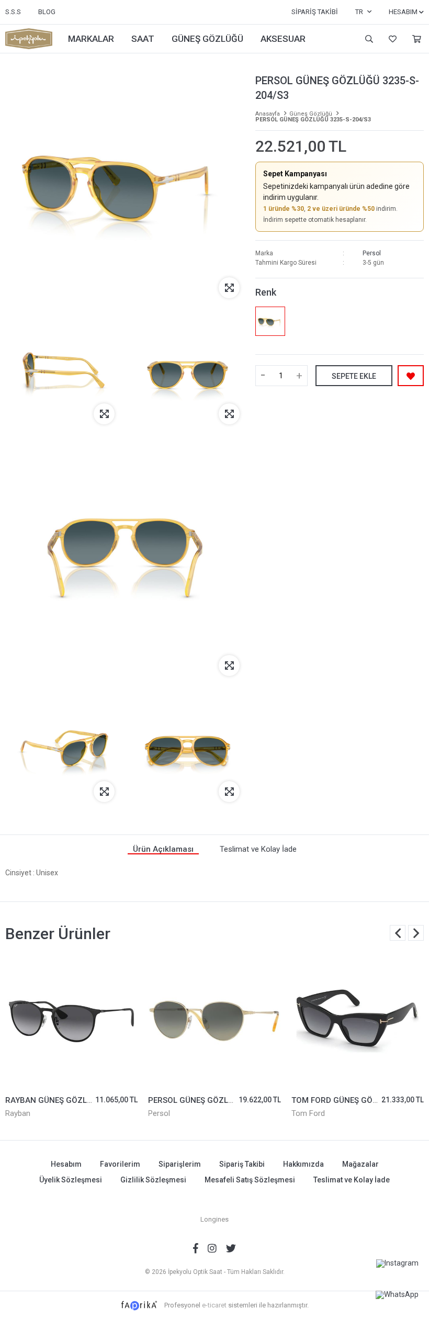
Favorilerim (391, 39)
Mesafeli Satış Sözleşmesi (250, 1180)
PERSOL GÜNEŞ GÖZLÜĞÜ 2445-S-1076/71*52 (234, 1100)
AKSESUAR (283, 38)
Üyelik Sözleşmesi (70, 1180)
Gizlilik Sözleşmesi (153, 1180)
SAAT (142, 38)
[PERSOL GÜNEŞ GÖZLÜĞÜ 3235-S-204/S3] (270, 321)
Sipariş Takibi (314, 12)
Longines (214, 1219)
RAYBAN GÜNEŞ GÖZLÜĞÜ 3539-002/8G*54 (86, 1100)
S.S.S (13, 12)
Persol (372, 253)
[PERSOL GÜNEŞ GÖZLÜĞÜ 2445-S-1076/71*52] (214, 1021)
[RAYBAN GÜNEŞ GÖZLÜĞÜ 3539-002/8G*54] (71, 1021)
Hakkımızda (303, 1164)
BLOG (46, 12)
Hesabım (66, 1164)
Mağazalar (360, 1164)
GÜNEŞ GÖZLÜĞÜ (207, 38)
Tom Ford (308, 1113)
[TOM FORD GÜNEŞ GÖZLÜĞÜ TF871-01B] (357, 1021)
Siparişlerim (180, 1164)
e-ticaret (214, 1305)
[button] (416, 933)
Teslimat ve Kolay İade (351, 1180)
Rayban (17, 1113)
